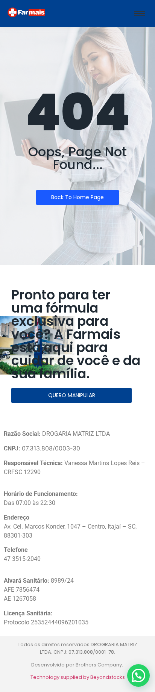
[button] (138, 675)
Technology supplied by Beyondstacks (77, 677)
